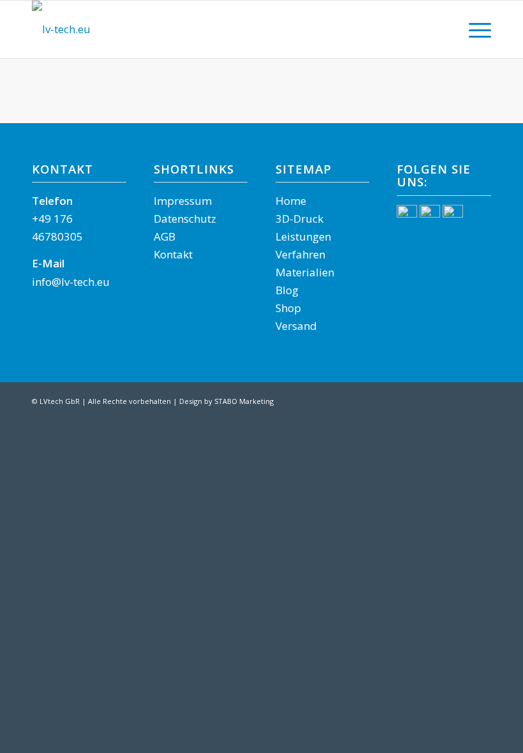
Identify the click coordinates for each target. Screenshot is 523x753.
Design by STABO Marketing (226, 401)
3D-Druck (299, 218)
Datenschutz (185, 218)
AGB (164, 236)
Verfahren (300, 254)
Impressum (183, 200)
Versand (296, 325)
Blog (287, 290)
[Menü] (473, 29)
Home (291, 200)
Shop (288, 308)
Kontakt (173, 254)
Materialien (305, 272)
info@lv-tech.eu (71, 281)
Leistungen (303, 236)
